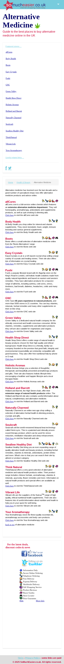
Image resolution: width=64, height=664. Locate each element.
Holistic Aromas (12, 105)
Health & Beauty (23, 182)
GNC (8, 85)
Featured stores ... (14, 46)
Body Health (11, 59)
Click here (9, 215)
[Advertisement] (32, 626)
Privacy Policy (32, 658)
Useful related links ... (15, 157)
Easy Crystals (11, 72)
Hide (21, 601)
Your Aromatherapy (14, 150)
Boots (8, 65)
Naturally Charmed (13, 118)
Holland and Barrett (14, 111)
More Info (40, 601)
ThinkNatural (11, 137)
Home (10, 182)
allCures (9, 52)
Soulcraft (9, 124)
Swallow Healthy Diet (14, 131)
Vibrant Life (11, 144)
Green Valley (11, 91)
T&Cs (20, 658)
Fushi (8, 78)
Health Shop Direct (13, 98)
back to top (10, 525)
